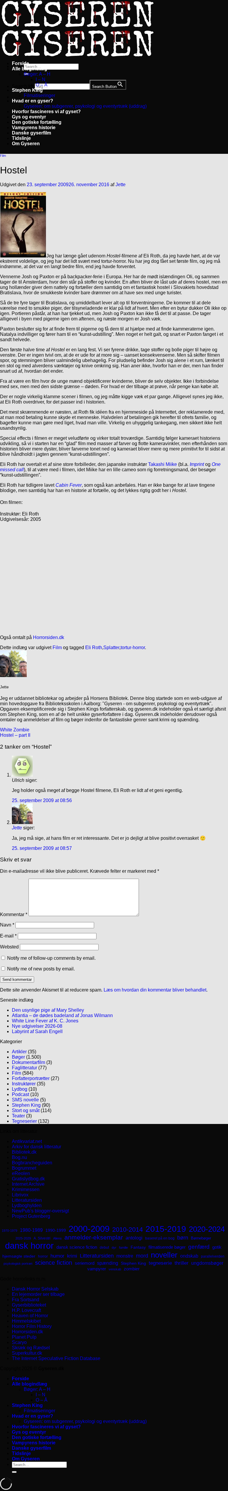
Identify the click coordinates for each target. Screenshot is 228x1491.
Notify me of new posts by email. (41, 968)
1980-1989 (31, 1230)
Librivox (20, 1194)
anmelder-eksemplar (93, 1237)
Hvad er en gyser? (32, 100)
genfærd (199, 1247)
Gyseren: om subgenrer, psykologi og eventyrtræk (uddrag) (85, 106)
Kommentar (13, 914)
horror (43, 1256)
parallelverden (212, 1256)
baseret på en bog (160, 1238)
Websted (9, 946)
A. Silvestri (42, 1238)
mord (142, 1256)
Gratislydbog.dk (28, 1178)
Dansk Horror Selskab (35, 1288)
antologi (134, 1237)
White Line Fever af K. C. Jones (45, 1020)
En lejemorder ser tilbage (38, 1294)
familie (123, 1247)
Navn (7, 924)
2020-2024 (207, 1229)
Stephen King (27, 90)
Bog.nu (19, 1157)
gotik (216, 1247)
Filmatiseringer (39, 95)
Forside (20, 63)
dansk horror (29, 1245)
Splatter (111, 647)
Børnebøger (201, 1238)
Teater (18, 1115)
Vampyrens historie (34, 127)
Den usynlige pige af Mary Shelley (48, 1010)
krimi (72, 1255)
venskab (115, 1269)
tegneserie (160, 1263)
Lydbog (19, 1089)
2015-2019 (165, 1229)
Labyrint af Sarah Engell (37, 1031)
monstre (124, 1255)
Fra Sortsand (25, 1299)
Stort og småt (25, 1110)
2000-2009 (89, 1229)
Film (3, 155)
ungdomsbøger (207, 1263)
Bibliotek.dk (24, 1152)
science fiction (53, 1262)
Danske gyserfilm (31, 132)
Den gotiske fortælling (36, 122)
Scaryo (19, 1342)
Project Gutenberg (31, 1216)
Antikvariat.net (27, 1141)
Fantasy (138, 1247)
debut (104, 1247)
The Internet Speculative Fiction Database (56, 1358)
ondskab (189, 1255)
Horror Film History (32, 1326)
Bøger (18, 1057)
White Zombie (14, 729)
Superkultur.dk (27, 1353)
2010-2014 (127, 1229)
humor (57, 1256)
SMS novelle (25, 1099)
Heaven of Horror (30, 1315)
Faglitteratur (24, 1067)
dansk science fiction (76, 1247)
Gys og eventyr (29, 116)
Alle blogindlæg (29, 68)
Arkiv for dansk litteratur (36, 1146)
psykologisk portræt (18, 1263)
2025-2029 (23, 1238)
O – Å (42, 84)
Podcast (20, 1094)
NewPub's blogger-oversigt (40, 1210)
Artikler (19, 1051)
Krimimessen (25, 1189)
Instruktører (24, 1083)
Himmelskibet (26, 1321)
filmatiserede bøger (167, 1247)
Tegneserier (24, 1121)
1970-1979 (9, 1230)
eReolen (21, 1173)
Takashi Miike (162, 464)
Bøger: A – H (37, 74)
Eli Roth (93, 647)
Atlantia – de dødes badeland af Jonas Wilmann (62, 1015)
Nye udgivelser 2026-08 (37, 1026)
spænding (107, 1263)
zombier (132, 1268)
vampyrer (96, 1269)
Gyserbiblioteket (29, 1304)
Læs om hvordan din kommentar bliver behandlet (155, 989)
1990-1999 (55, 1230)
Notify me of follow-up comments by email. (51, 958)
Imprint (197, 464)
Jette (120, 184)
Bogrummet (24, 1168)
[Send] (14, 1472)
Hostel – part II (15, 735)
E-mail (8, 935)
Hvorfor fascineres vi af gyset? (46, 111)
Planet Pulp (24, 1337)
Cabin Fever (69, 485)
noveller (164, 1255)
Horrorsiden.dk (48, 637)
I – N (40, 79)
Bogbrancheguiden (32, 1162)
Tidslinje (21, 138)
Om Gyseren (26, 143)
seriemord (84, 1263)
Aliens (57, 1238)
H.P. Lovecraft (26, 1310)
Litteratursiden (27, 1200)
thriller (182, 1263)
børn (182, 1238)
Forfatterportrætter (31, 1078)
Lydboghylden (27, 1205)
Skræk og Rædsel (31, 1347)
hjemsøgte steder (18, 1256)
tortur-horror (133, 647)
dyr (114, 1247)
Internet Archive (28, 1184)
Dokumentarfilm (28, 1062)
